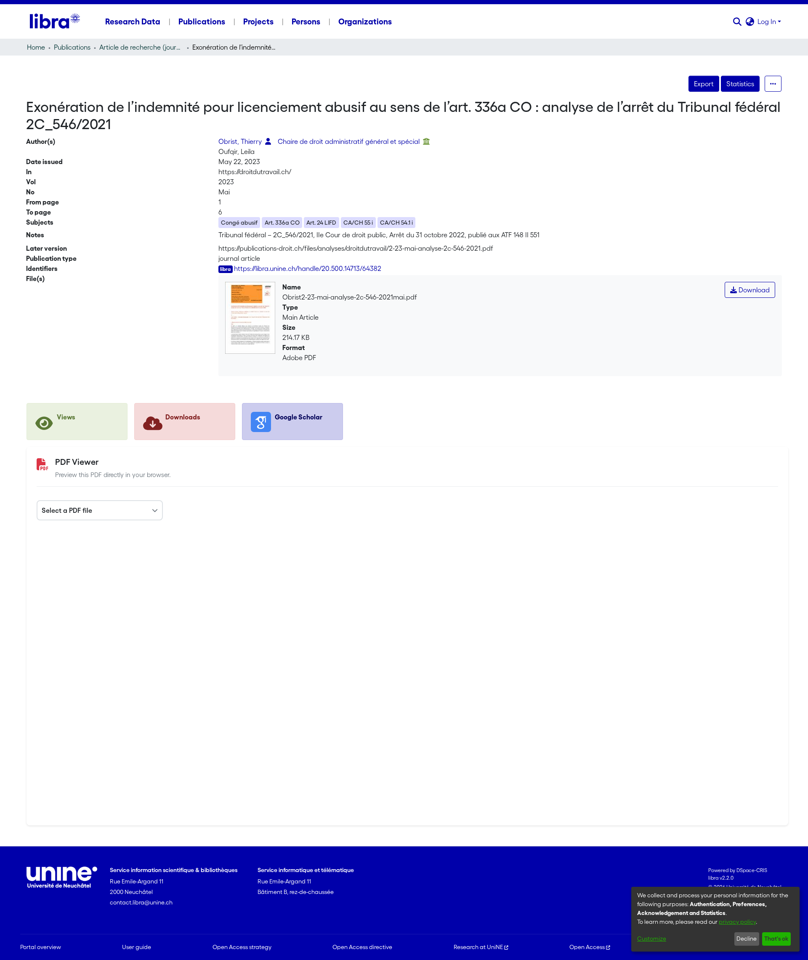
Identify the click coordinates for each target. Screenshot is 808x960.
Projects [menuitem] (258, 21)
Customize (651, 938)
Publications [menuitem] (201, 21)
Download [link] (753, 290)
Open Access (587, 947)
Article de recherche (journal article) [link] (141, 47)
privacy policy (737, 921)
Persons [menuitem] (306, 21)
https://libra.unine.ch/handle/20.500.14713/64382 (307, 268)
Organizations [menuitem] (365, 21)
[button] (737, 21)
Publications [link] (72, 47)
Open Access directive (362, 947)
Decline (746, 938)
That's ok (776, 938)
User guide (136, 947)
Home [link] (36, 47)
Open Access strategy (242, 947)
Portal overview (40, 947)
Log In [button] (768, 21)
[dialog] (715, 919)
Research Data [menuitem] (132, 21)
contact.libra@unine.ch (141, 902)
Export (704, 84)
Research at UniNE (478, 947)
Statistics (740, 84)
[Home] (55, 21)
